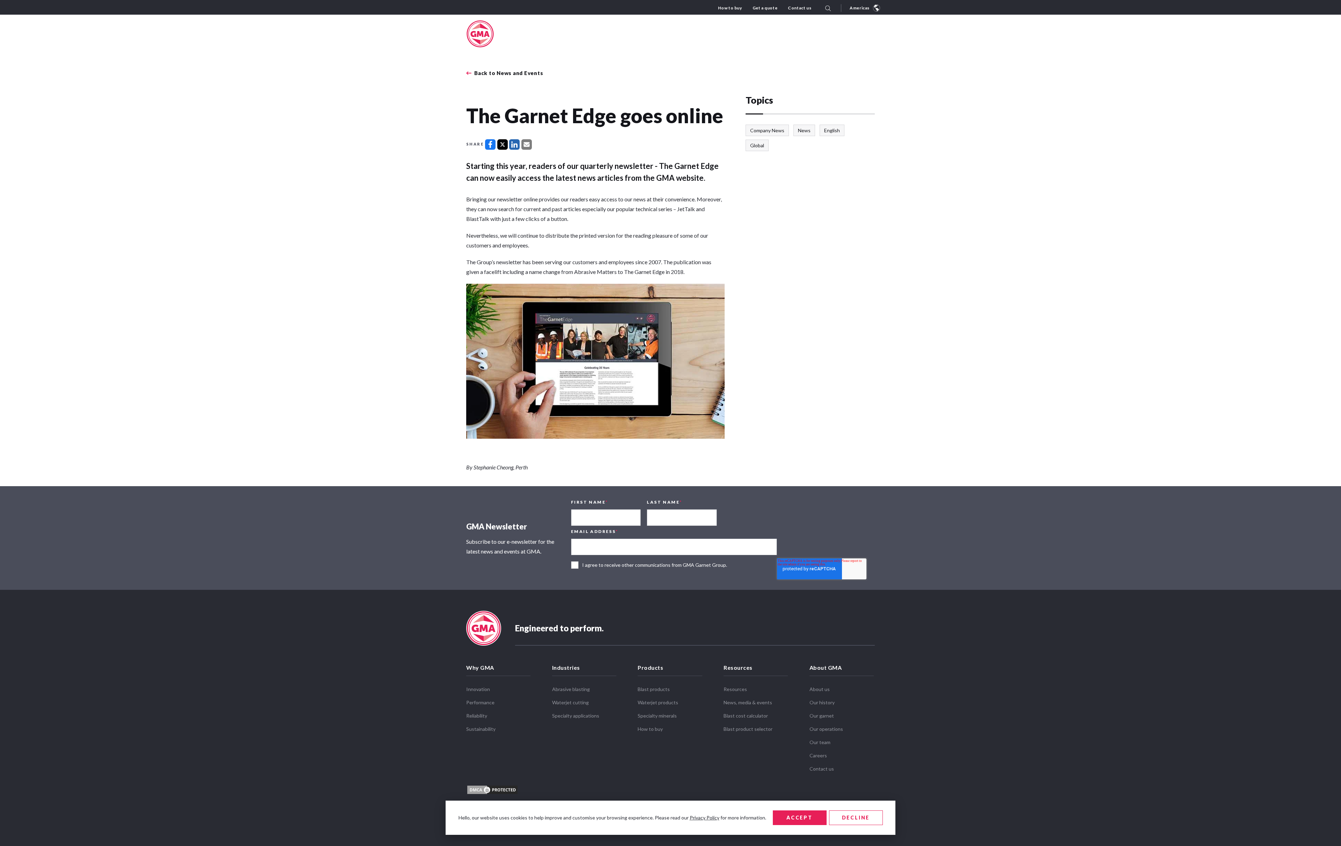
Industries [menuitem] (566, 667)
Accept (799, 818)
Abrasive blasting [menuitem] (571, 689)
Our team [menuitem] (819, 742)
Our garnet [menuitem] (821, 716)
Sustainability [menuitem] (481, 729)
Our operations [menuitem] (826, 729)
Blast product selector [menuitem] (748, 729)
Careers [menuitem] (818, 755)
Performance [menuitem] (480, 702)
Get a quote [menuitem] (765, 7)
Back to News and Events (508, 73)
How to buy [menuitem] (730, 7)
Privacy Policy (704, 818)
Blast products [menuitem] (654, 689)
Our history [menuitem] (822, 702)
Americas (860, 7)
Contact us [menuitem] (799, 7)
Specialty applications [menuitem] (575, 716)
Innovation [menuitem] (478, 689)
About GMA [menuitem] (825, 667)
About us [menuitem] (819, 689)
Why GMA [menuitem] (480, 667)
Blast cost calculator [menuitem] (746, 716)
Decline (856, 818)
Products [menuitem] (650, 667)
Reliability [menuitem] (476, 716)
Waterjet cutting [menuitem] (570, 702)
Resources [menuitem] (738, 667)
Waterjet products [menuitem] (658, 702)
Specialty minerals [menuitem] (657, 716)
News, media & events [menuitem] (748, 702)
